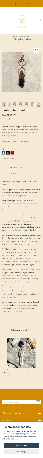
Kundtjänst (6, 420)
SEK (25, 3)
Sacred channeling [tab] (13, 167)
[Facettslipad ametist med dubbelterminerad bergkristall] (21, 353)
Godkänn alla (21, 446)
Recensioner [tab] (10, 174)
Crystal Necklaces (24, 36)
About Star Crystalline (11, 413)
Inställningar (21, 452)
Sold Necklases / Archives (22, 39)
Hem (13, 36)
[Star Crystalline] (22, 20)
